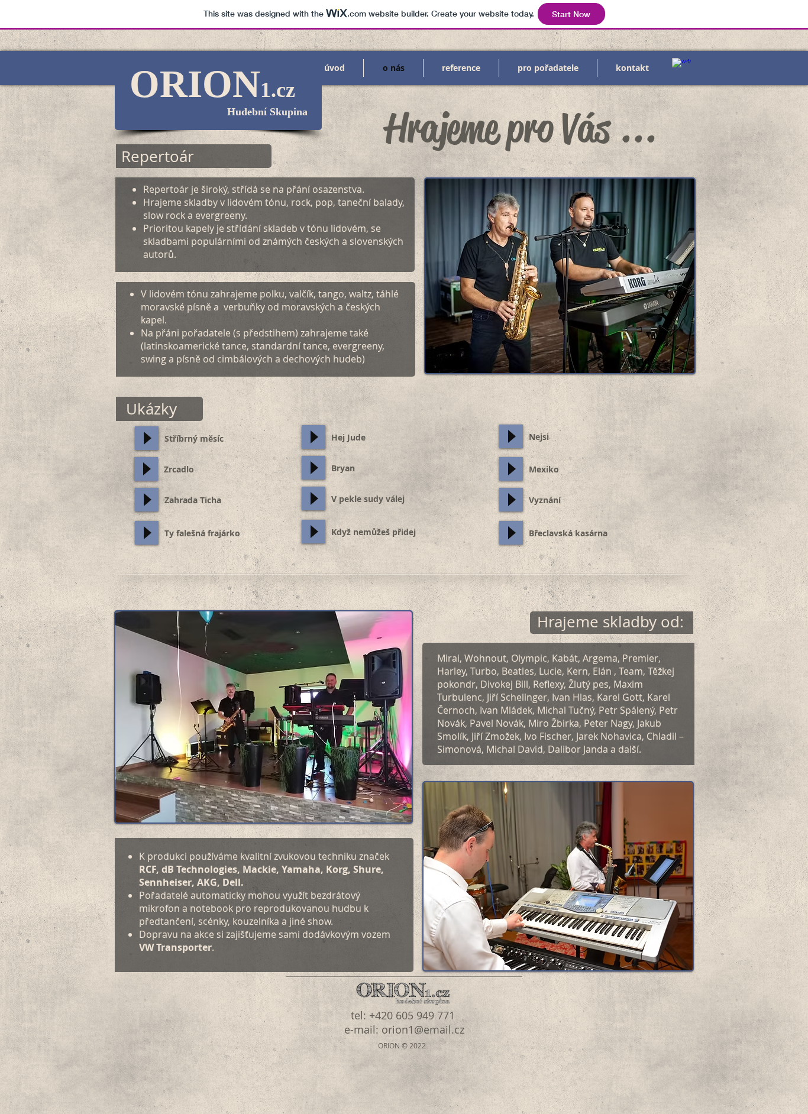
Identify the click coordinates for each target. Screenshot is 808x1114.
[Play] (147, 438)
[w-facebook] (681, 67)
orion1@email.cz (423, 1029)
